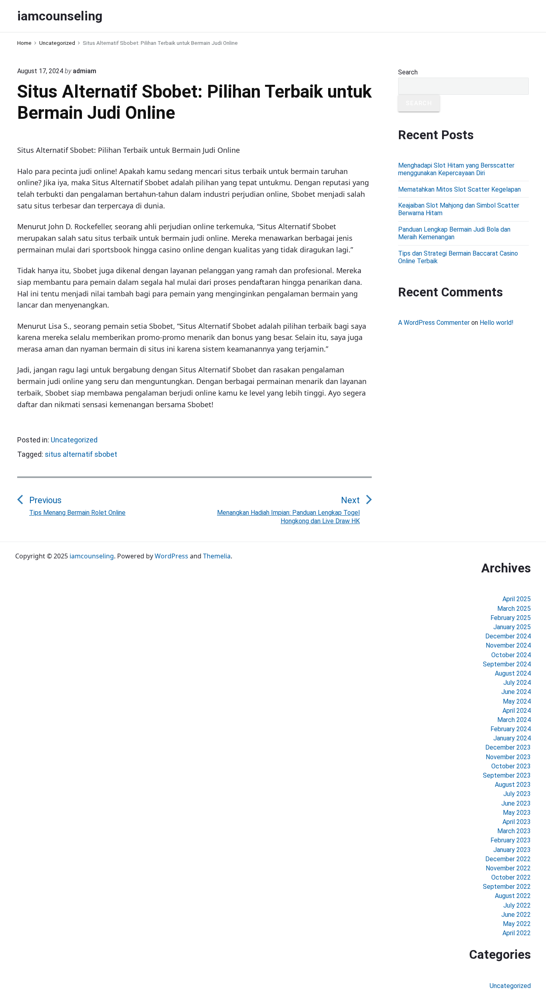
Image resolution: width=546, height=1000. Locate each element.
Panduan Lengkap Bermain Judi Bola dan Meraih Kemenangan (454, 233)
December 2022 (508, 859)
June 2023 (516, 803)
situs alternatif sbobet (81, 454)
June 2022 (516, 914)
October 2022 (511, 877)
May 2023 (517, 812)
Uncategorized (74, 440)
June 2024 (516, 692)
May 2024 (517, 701)
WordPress (171, 556)
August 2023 (513, 784)
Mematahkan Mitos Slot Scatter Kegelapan (459, 189)
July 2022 (517, 905)
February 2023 (510, 840)
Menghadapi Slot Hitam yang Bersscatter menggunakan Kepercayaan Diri (456, 169)
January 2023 (512, 850)
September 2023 (507, 775)
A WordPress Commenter (434, 322)
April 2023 (516, 822)
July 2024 (517, 682)
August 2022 (513, 896)
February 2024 (510, 729)
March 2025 (514, 608)
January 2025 (512, 627)
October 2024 (511, 655)
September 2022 (507, 886)
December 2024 (508, 636)
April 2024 (516, 710)
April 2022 (516, 933)
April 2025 (516, 599)
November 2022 (508, 868)
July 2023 (517, 794)
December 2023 (508, 747)
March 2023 (514, 831)
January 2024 (512, 738)
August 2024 (513, 673)
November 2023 (508, 757)
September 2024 (507, 664)
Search (408, 72)
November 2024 (508, 645)
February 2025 (510, 618)
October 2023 (511, 766)
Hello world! (497, 322)
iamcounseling (92, 556)
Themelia (217, 556)
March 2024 (514, 720)
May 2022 (517, 924)
